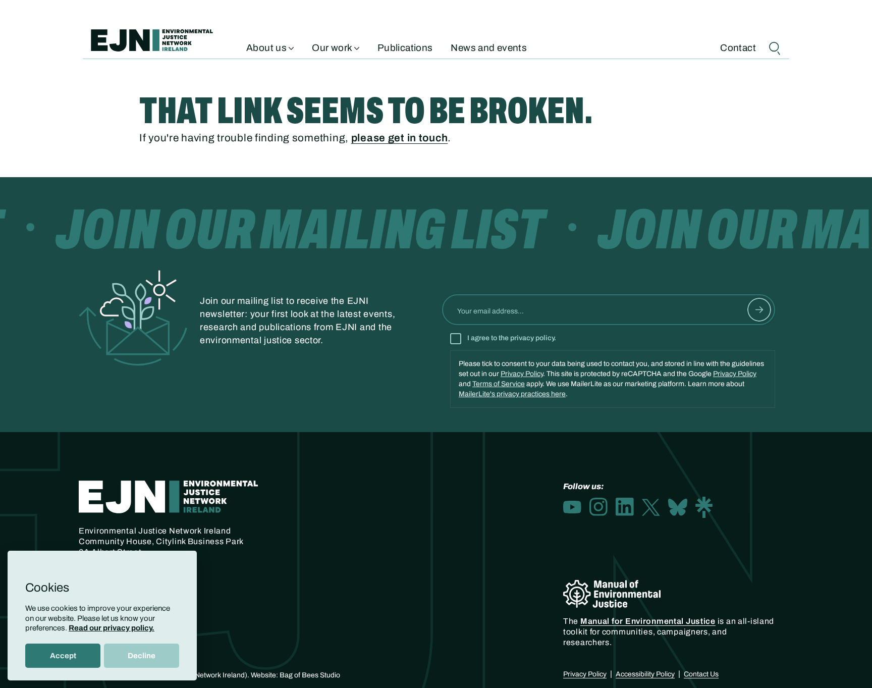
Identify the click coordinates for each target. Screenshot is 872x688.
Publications (405, 46)
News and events (489, 46)
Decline (141, 656)
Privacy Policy (522, 374)
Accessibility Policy (645, 674)
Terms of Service (498, 384)
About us (267, 46)
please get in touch (399, 137)
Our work (333, 46)
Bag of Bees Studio (310, 675)
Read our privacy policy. (111, 628)
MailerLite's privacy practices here (512, 394)
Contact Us (701, 674)
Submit (759, 310)
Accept (63, 656)
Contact (738, 46)
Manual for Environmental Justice (648, 621)
